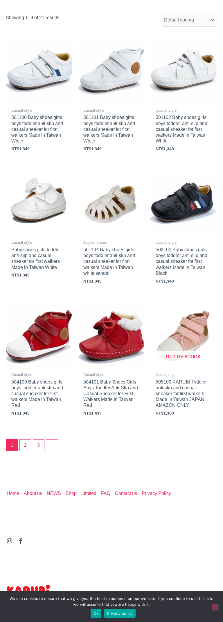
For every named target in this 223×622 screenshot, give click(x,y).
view (39, 99)
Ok (96, 613)
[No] (215, 607)
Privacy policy (120, 613)
